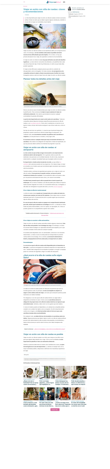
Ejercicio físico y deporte (45, 401)
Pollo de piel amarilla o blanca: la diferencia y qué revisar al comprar (78, 382)
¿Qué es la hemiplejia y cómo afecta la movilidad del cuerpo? (49, 329)
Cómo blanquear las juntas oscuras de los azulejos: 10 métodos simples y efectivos (62, 382)
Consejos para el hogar (29, 379)
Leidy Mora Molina (81, 9)
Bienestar (25, 6)
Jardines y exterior (44, 379)
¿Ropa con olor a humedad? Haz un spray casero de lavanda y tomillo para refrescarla (30, 382)
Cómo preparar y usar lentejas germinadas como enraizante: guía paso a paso (30, 404)
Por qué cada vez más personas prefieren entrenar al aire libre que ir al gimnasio (47, 404)
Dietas (56, 401)
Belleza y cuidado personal (77, 401)
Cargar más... (55, 409)
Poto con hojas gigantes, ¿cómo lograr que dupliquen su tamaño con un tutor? (46, 382)
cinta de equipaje (57, 186)
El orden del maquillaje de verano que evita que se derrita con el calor (78, 404)
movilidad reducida (36, 123)
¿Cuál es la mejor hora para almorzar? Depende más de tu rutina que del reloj (63, 404)
